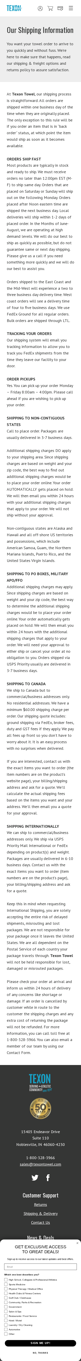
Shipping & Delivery (41, 1213)
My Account (40, 8)
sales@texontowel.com (40, 1164)
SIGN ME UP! (40, 1343)
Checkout (60, 8)
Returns (40, 1204)
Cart (50, 8)
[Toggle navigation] (71, 8)
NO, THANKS (40, 1353)
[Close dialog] (77, 1243)
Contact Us (40, 1222)
